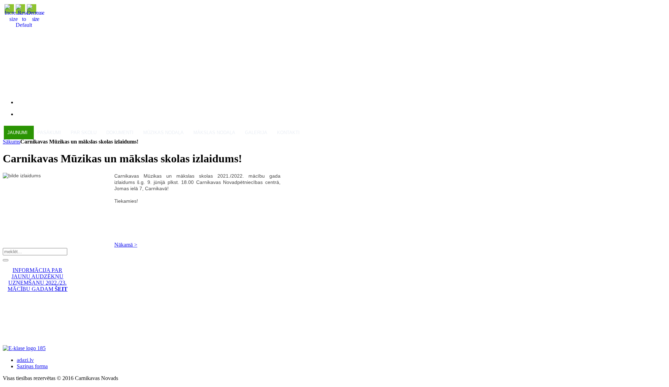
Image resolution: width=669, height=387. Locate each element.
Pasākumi (49, 132)
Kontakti (288, 132)
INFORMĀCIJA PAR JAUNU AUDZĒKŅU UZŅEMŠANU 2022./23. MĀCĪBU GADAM (38, 279)
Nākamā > (125, 245)
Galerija (256, 132)
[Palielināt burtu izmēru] (14, 19)
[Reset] (5, 260)
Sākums (11, 142)
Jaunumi (17, 132)
